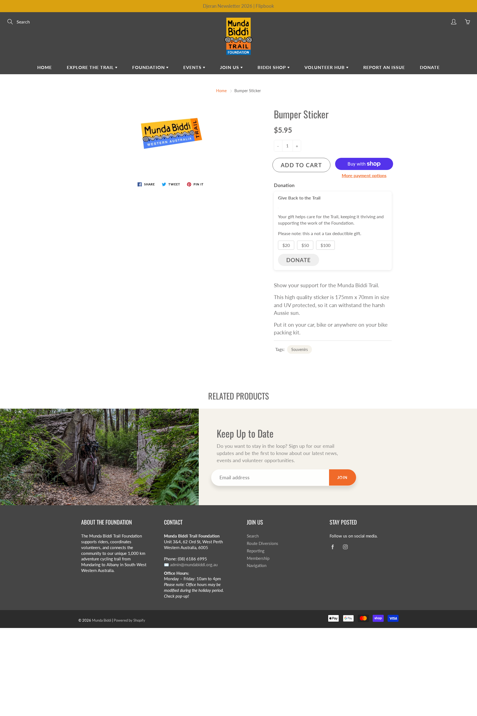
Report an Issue (384, 67)
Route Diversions (262, 543)
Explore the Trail (91, 67)
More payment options (364, 175)
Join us (230, 67)
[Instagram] (345, 547)
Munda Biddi (101, 620)
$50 (305, 245)
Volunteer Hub (325, 67)
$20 (286, 245)
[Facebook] (332, 547)
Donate (430, 67)
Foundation (149, 67)
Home (44, 67)
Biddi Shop (272, 67)
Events (193, 67)
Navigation (256, 565)
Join (342, 477)
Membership (258, 558)
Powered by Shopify (129, 620)
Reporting (255, 551)
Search (253, 536)
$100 (325, 245)
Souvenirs (299, 349)
